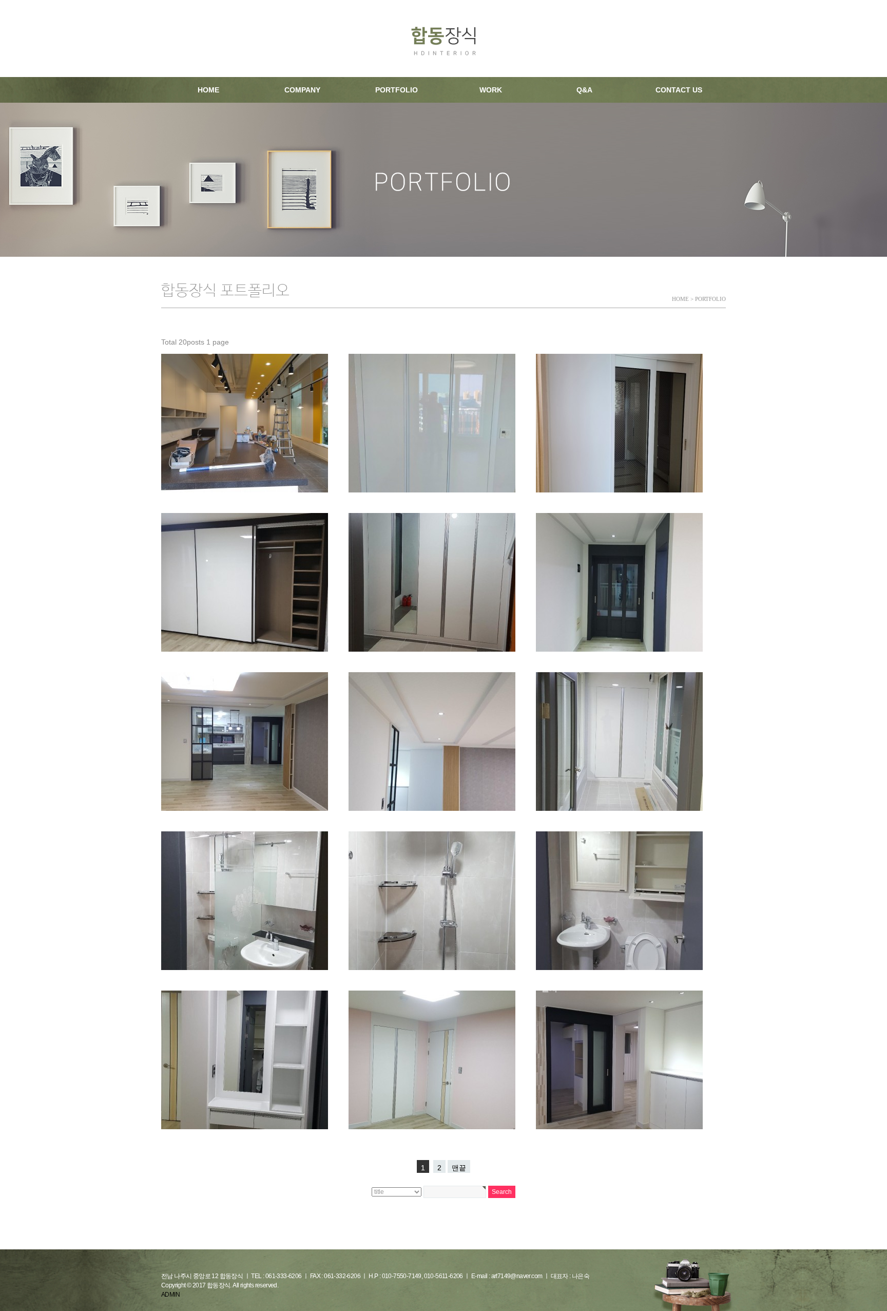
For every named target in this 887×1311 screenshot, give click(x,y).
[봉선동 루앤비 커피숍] (244, 423)
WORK (490, 90)
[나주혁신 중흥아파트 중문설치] (619, 423)
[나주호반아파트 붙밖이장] (244, 582)
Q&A (584, 90)
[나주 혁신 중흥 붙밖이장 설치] (432, 423)
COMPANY (302, 90)
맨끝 (459, 1168)
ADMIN (170, 1294)
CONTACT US (678, 90)
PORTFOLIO (396, 90)
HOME (208, 90)
